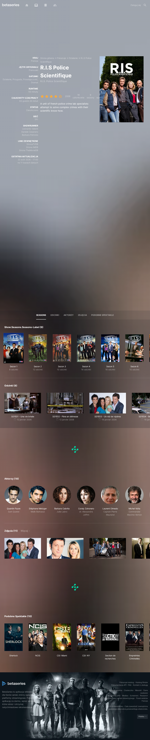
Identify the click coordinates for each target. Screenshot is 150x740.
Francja (34, 61)
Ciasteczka (128, 690)
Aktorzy (69, 315)
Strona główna (47, 58)
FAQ (129, 685)
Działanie (73, 58)
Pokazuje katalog (127, 682)
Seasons (41, 315)
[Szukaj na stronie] (145, 5)
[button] (13, 501)
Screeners (134, 695)
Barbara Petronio (30, 135)
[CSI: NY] (86, 637)
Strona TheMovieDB (28, 150)
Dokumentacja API (119, 685)
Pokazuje (61, 58)
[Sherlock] (13, 637)
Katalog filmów (142, 682)
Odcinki (54, 315)
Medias (125, 695)
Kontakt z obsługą (140, 685)
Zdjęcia (82, 315)
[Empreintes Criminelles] (134, 637)
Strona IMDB (32, 147)
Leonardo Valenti (30, 128)
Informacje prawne (114, 690)
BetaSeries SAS (114, 695)
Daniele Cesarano (29, 132)
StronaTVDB (32, 144)
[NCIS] (38, 637)
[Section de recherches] (110, 637)
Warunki (138, 690)
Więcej (24, 530)
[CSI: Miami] (62, 637)
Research (144, 695)
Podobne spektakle (102, 315)
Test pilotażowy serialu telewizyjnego (119, 698)
